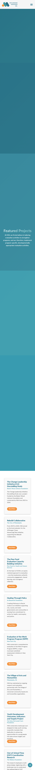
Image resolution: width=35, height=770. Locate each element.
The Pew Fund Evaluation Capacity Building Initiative (15, 561)
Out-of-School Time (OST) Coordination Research (15, 755)
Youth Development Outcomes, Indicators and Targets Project (16, 716)
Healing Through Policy (17, 598)
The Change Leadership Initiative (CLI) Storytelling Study (17, 484)
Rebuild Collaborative (16, 521)
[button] (31, 4)
